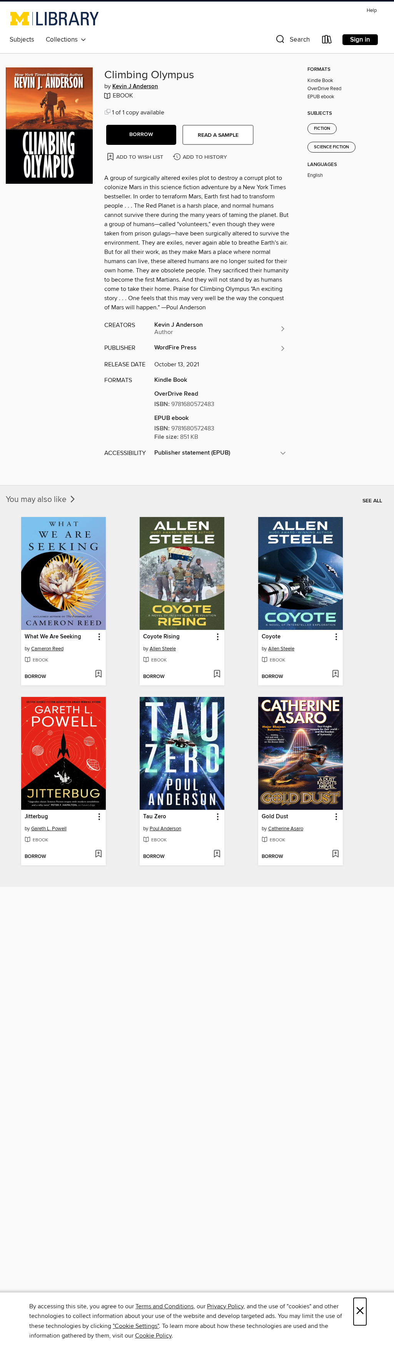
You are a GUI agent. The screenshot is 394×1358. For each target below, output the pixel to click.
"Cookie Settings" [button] (136, 1326)
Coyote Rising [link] (161, 636)
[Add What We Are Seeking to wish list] (98, 675)
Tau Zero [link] (154, 816)
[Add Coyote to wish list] (335, 675)
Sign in (360, 39)
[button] (292, 41)
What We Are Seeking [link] (53, 636)
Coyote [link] (271, 636)
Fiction (322, 128)
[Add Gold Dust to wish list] (335, 854)
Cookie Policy (153, 1336)
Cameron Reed (47, 649)
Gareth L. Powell (49, 829)
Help (372, 10)
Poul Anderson (165, 829)
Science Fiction (331, 147)
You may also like (37, 500)
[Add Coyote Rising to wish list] (217, 675)
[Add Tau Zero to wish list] (217, 854)
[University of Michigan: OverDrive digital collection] (54, 18)
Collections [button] (63, 39)
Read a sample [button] (218, 135)
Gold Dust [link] (275, 816)
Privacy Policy (225, 1306)
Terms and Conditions (164, 1306)
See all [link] (372, 500)
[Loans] (327, 41)
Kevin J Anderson (135, 86)
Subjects (22, 39)
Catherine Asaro (285, 829)
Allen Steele (163, 649)
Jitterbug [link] (36, 816)
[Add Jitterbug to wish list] (98, 854)
